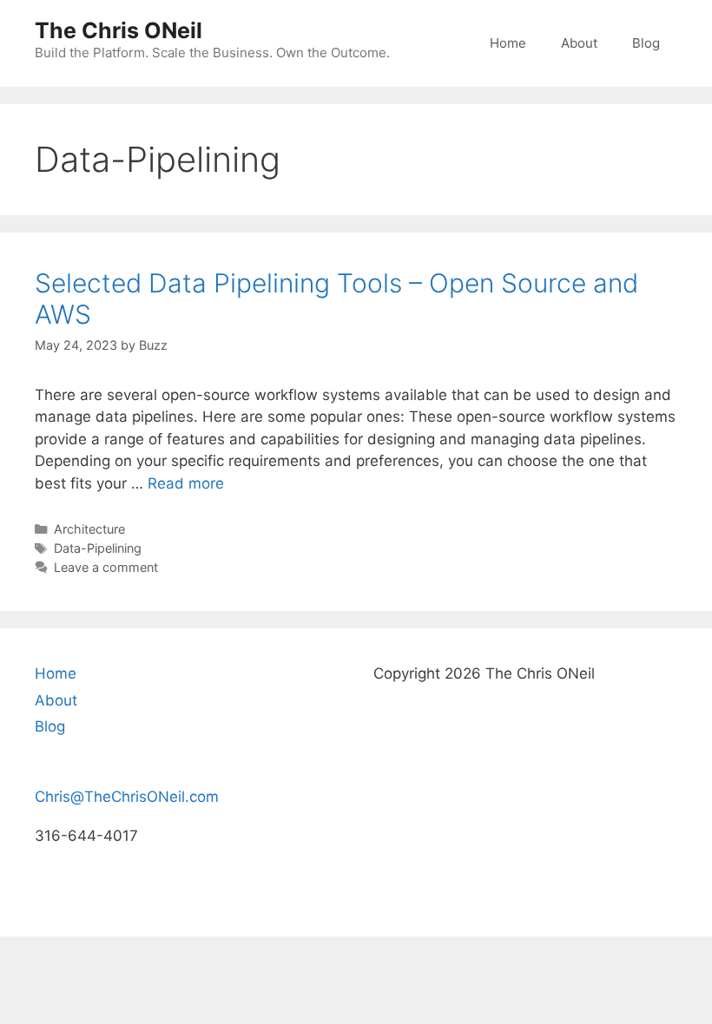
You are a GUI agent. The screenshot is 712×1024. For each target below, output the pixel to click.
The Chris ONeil (118, 30)
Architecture (89, 529)
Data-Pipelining (98, 548)
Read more (186, 483)
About (579, 43)
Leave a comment (106, 567)
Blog (646, 43)
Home (508, 43)
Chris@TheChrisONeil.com (127, 796)
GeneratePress (467, 909)
